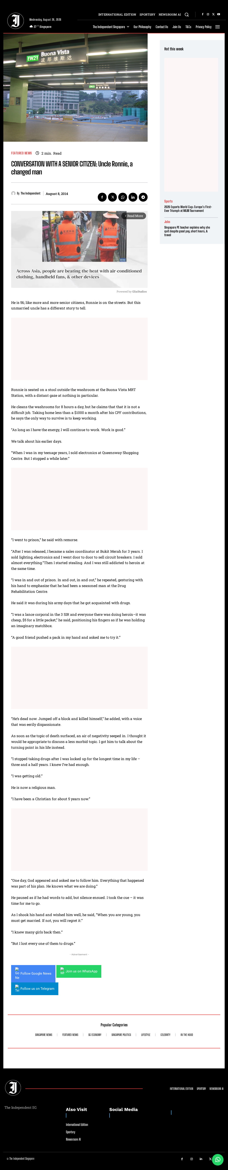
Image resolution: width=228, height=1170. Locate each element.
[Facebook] (202, 14)
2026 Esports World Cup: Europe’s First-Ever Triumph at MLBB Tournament (188, 209)
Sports (168, 201)
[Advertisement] (79, 349)
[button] (186, 14)
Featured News (21, 153)
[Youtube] (218, 14)
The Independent (30, 193)
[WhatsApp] (122, 197)
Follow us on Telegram (37, 989)
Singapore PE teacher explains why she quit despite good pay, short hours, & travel (187, 231)
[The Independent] (14, 193)
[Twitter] (213, 14)
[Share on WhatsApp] (218, 1160)
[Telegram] (143, 197)
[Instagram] (208, 14)
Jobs (167, 221)
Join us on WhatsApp (81, 971)
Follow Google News (35, 974)
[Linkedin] (132, 197)
